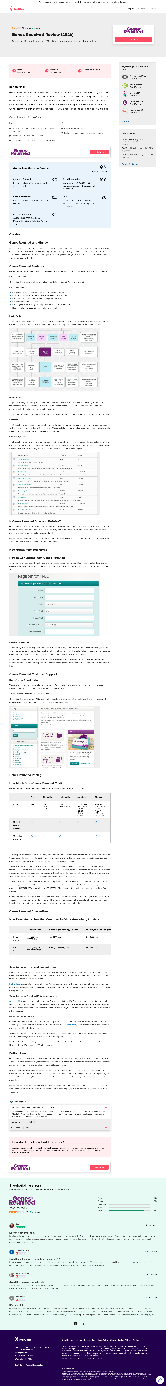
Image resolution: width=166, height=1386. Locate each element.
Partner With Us (124, 1340)
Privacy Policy (102, 1340)
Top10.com (64, 1373)
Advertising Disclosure (119, 2)
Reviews (141, 8)
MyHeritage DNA (138, 75)
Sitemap (113, 1340)
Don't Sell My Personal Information (29, 1365)
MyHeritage (14, 984)
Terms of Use (89, 1340)
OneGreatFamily (69, 1024)
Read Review (135, 78)
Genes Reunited (137, 101)
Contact (136, 1340)
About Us (65, 1340)
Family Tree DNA (137, 110)
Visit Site (125, 121)
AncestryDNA (15, 1001)
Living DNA (135, 93)
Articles (152, 8)
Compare (130, 8)
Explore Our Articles (130, 164)
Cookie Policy (76, 1340)
